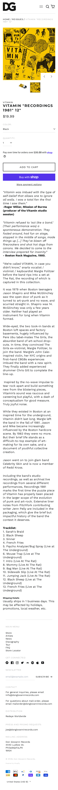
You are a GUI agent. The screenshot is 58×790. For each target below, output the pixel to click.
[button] (47, 6)
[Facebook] (12, 662)
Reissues (17, 19)
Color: (7, 124)
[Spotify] (32, 662)
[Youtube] (42, 662)
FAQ (8, 647)
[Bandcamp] (7, 662)
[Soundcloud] (27, 662)
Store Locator (13, 650)
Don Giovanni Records (24, 759)
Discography (12, 641)
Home (6, 19)
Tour (8, 644)
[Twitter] (22, 662)
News (9, 638)
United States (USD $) (18, 782)
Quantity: (9, 138)
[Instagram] (17, 662)
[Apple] (37, 662)
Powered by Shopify (13, 763)
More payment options (29, 184)
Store (9, 633)
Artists (9, 635)
